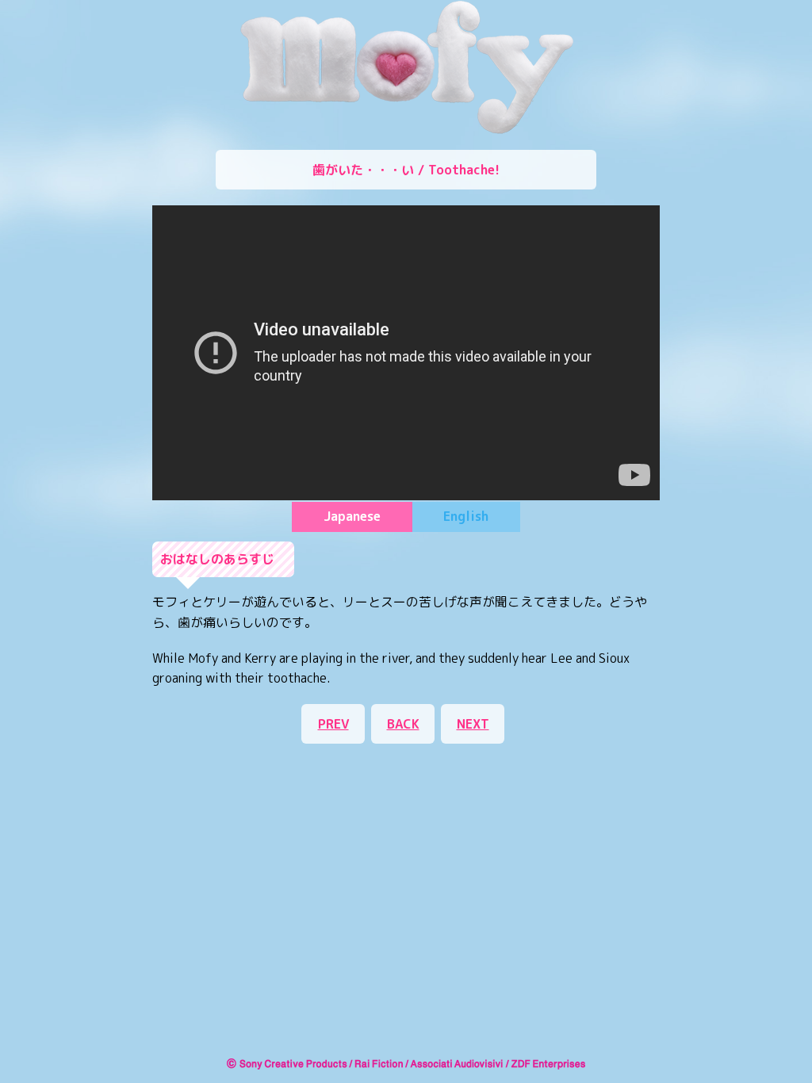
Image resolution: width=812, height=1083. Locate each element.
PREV (333, 724)
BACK (403, 724)
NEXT (473, 724)
